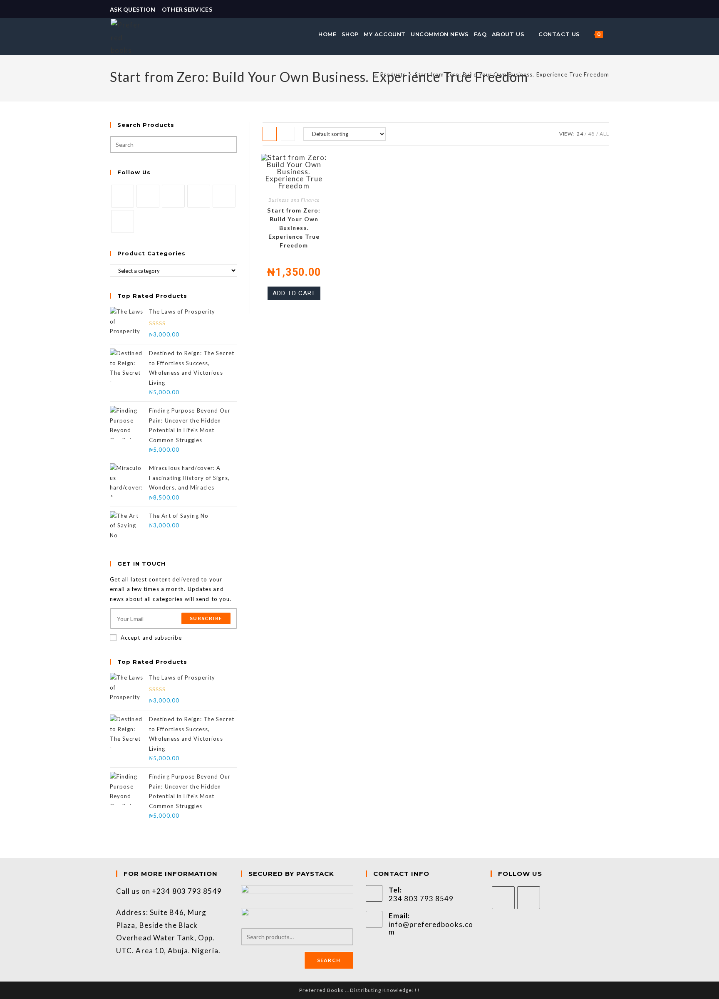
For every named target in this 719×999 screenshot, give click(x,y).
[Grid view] (270, 134)
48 (591, 134)
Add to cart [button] (294, 293)
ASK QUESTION (133, 9)
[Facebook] (147, 196)
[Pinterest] (224, 196)
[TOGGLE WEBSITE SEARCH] (610, 34)
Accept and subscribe (151, 637)
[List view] (288, 134)
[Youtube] (122, 221)
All (604, 134)
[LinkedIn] (198, 196)
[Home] (369, 74)
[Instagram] (173, 196)
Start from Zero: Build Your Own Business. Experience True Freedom (512, 74)
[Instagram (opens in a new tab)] (605, 9)
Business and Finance (294, 200)
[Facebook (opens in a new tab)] (597, 9)
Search (328, 960)
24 (580, 134)
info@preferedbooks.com (431, 928)
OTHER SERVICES (187, 9)
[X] (122, 196)
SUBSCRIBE (206, 618)
